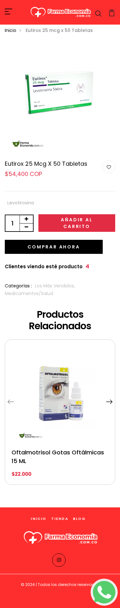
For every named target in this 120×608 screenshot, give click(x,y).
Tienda (59, 518)
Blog (79, 518)
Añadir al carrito (76, 223)
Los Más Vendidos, (55, 286)
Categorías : (18, 286)
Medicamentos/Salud (29, 293)
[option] (60, 416)
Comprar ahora (54, 247)
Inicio (10, 30)
